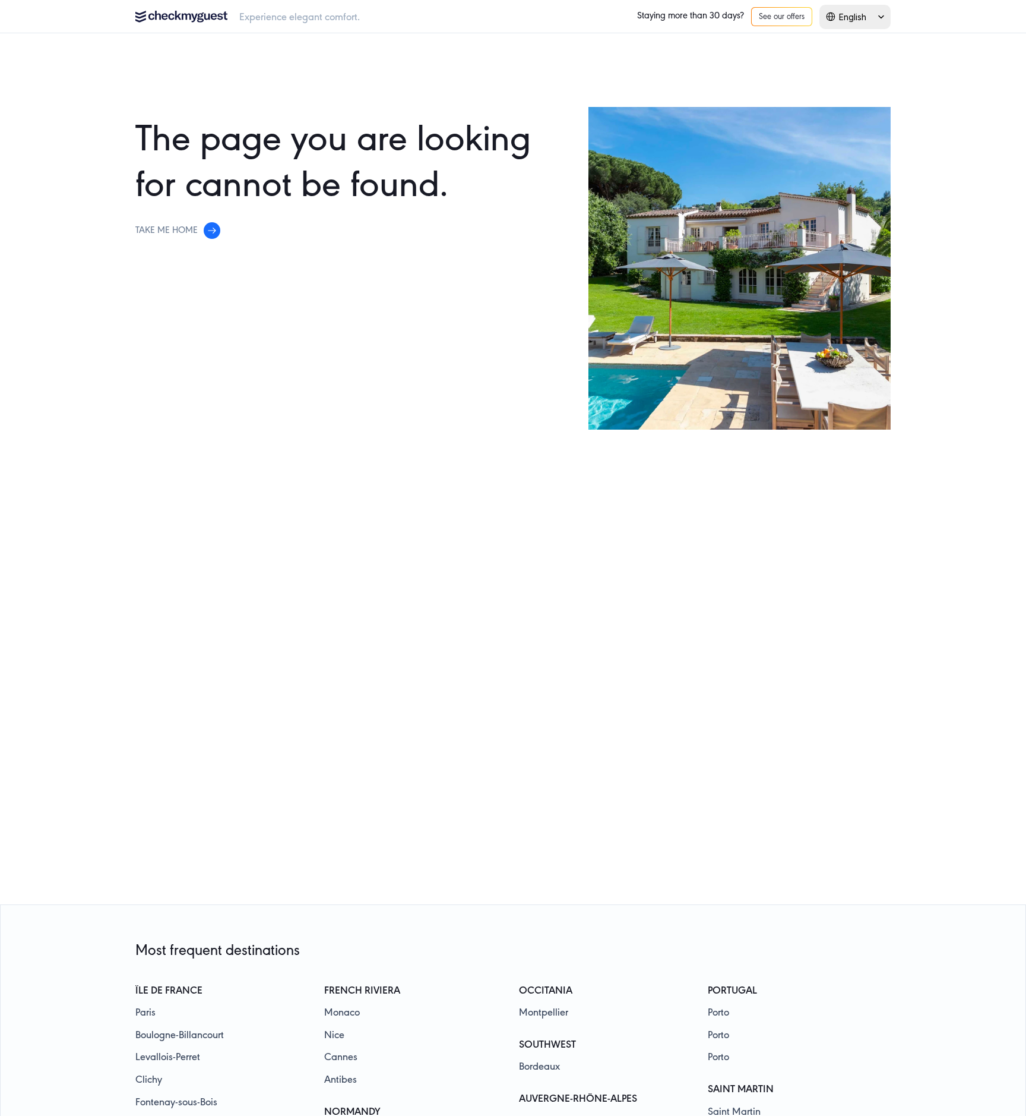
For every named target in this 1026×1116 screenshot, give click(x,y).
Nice (334, 1035)
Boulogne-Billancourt (179, 1035)
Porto (718, 1013)
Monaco (342, 1013)
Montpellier (543, 1013)
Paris (145, 1013)
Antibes (340, 1080)
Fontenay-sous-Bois (176, 1103)
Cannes (340, 1057)
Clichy (148, 1080)
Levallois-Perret (167, 1057)
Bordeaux (539, 1067)
